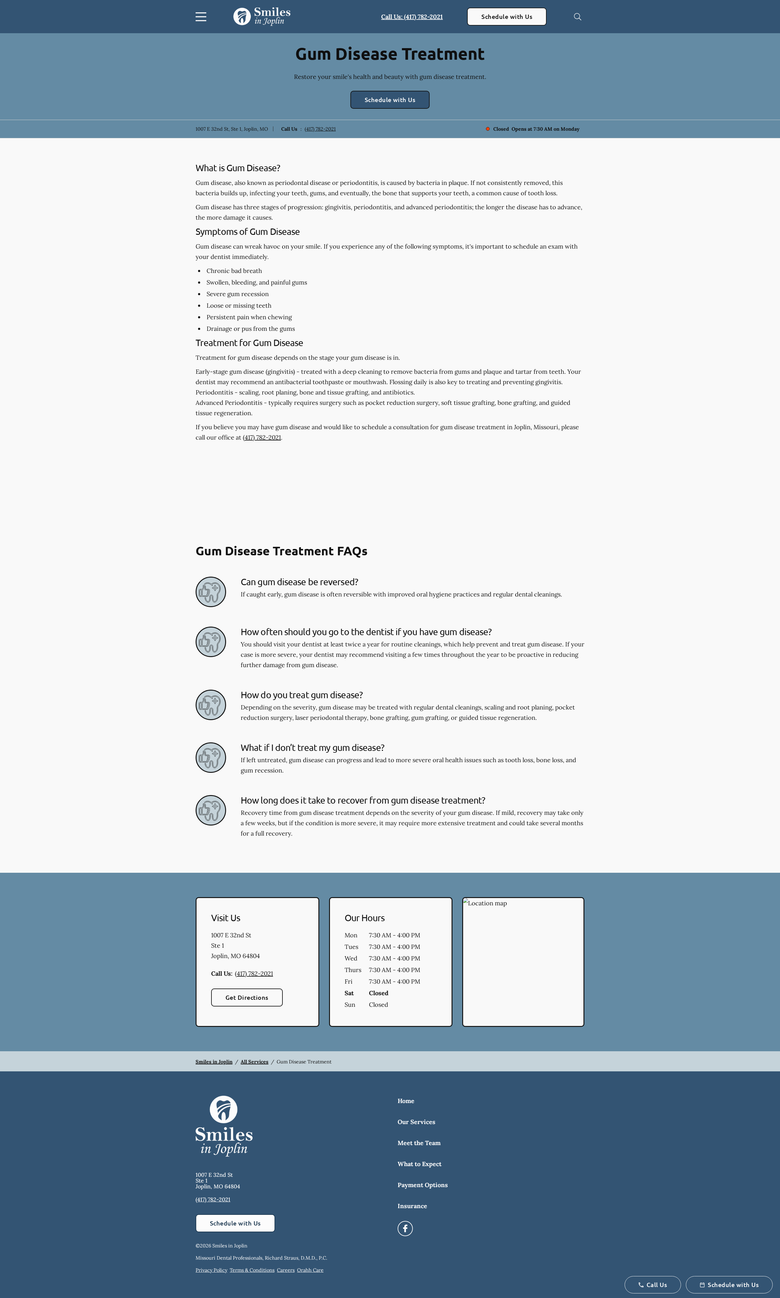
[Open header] (202, 16)
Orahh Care (310, 1270)
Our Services (416, 1122)
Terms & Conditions (252, 1270)
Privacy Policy (211, 1270)
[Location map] (523, 962)
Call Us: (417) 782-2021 (412, 16)
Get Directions (246, 997)
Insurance (412, 1206)
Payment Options (423, 1185)
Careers (286, 1270)
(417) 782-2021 (320, 129)
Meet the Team (419, 1143)
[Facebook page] (405, 1228)
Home (406, 1101)
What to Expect (419, 1164)
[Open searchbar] (577, 16)
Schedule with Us (506, 16)
